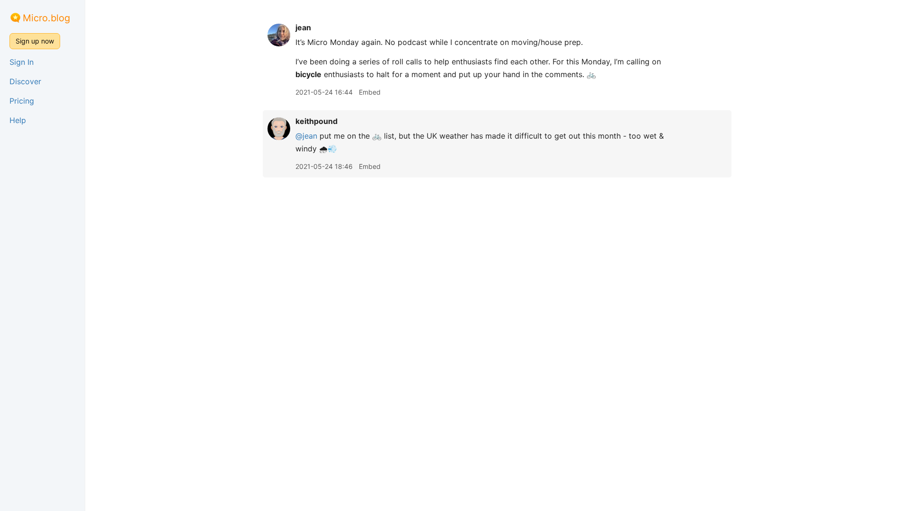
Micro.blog (46, 18)
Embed (370, 92)
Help (17, 120)
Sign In (21, 62)
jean (303, 27)
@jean (306, 136)
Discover (25, 81)
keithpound (316, 121)
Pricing (21, 101)
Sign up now (35, 41)
